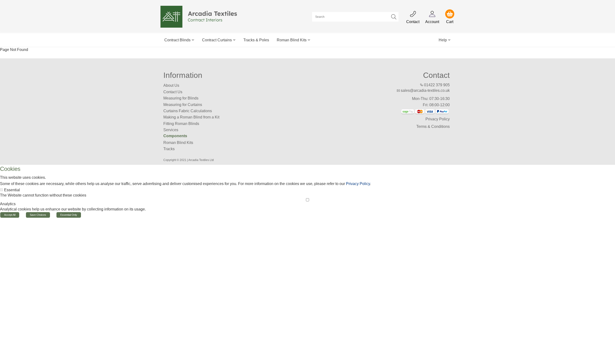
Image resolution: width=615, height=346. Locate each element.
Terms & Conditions (433, 126)
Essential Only (68, 214)
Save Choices (38, 214)
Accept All (9, 214)
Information (182, 75)
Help (443, 40)
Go (393, 16)
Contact (436, 75)
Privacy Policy (437, 119)
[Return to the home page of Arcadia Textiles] (201, 16)
